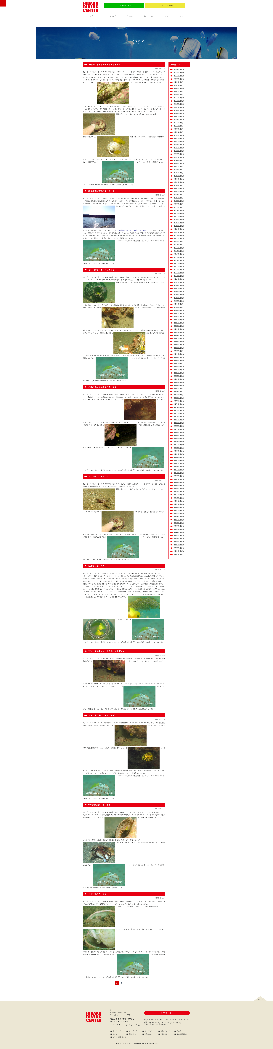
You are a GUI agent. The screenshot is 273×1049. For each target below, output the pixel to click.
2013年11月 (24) (179, 541)
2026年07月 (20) (179, 72)
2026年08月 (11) (179, 69)
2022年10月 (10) (179, 213)
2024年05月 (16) (179, 154)
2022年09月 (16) (179, 216)
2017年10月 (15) (179, 401)
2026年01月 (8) (178, 91)
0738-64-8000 (124, 1018)
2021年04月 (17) (179, 269)
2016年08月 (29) (179, 445)
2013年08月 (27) (179, 551)
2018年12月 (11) (179, 357)
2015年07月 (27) (179, 479)
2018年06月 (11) (179, 376)
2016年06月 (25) (179, 451)
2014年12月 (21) (179, 501)
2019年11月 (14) (179, 323)
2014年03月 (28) (179, 529)
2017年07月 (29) (179, 410)
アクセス (181, 16)
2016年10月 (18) (179, 438)
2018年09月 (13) (179, 366)
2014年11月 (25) (179, 504)
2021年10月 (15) (179, 251)
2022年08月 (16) (179, 219)
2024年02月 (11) (179, 163)
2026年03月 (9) (178, 85)
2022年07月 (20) (179, 223)
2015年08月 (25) (179, 476)
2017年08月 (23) (179, 407)
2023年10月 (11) (179, 176)
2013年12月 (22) (179, 538)
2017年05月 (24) (179, 416)
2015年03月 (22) (179, 491)
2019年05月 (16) (179, 341)
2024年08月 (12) (179, 144)
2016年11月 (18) (179, 435)
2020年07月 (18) (179, 298)
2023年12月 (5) (178, 169)
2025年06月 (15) (179, 113)
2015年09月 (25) (179, 473)
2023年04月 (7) (178, 194)
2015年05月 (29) (179, 485)
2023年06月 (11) (179, 188)
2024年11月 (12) (179, 135)
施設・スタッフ (148, 16)
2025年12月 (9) (178, 94)
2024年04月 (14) (179, 157)
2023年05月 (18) (179, 191)
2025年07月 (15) (179, 110)
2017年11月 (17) (179, 398)
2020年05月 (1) (178, 304)
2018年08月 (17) (179, 370)
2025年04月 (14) (179, 119)
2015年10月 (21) (179, 470)
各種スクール (133, 1034)
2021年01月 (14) (179, 279)
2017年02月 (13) (179, 426)
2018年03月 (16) (179, 385)
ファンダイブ (111, 16)
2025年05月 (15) (179, 116)
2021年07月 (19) (179, 260)
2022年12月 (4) (178, 207)
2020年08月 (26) (179, 294)
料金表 (166, 16)
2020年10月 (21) (179, 288)
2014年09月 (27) (179, 510)
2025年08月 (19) (179, 107)
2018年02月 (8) (178, 388)
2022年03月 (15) (179, 235)
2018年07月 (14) (179, 373)
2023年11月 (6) (178, 173)
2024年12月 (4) (178, 132)
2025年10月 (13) (179, 101)
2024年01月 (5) (178, 166)
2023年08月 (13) (179, 182)
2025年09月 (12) (179, 104)
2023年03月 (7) (178, 198)
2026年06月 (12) (179, 76)
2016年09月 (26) (179, 441)
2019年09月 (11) (179, 329)
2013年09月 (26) (179, 548)
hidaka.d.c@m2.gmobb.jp (127, 1025)
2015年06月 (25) (179, 482)
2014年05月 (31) (179, 523)
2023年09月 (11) (179, 179)
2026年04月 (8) (178, 82)
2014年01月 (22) (179, 535)
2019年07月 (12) (179, 335)
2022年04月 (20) (179, 232)
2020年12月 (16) (179, 282)
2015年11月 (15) (179, 466)
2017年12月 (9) (178, 394)
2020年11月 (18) (179, 285)
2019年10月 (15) (179, 326)
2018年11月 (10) (179, 360)
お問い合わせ (166, 1013)
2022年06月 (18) (179, 226)
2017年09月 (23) (179, 404)
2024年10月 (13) (179, 138)
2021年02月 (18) (179, 276)
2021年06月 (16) (179, 263)
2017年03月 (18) (179, 423)
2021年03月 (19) (179, 273)
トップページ (92, 16)
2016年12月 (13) (179, 432)
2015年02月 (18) (179, 495)
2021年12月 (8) (178, 244)
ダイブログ (129, 16)
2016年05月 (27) (179, 454)
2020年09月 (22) (179, 291)
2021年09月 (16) (179, 254)
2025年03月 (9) (178, 123)
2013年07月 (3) (178, 554)
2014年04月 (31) (179, 526)
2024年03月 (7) (178, 160)
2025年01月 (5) (178, 129)
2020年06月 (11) (179, 301)
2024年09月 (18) (179, 141)
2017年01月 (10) (179, 429)
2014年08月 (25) (179, 513)
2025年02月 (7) (178, 126)
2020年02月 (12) (179, 313)
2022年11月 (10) (179, 210)
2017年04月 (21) (179, 420)
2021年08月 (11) (179, 257)
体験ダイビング (149, 1034)
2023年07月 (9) (178, 185)
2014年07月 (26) (179, 516)
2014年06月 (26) (179, 520)
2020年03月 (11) (179, 310)
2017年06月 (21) (179, 413)
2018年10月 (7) (178, 363)
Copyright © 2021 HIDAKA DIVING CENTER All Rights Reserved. (136, 1043)
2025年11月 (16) (179, 98)
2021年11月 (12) (179, 248)
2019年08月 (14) (179, 332)
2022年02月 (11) (179, 238)
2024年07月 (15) (179, 148)
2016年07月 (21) (179, 448)
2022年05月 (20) (179, 229)
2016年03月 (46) (179, 460)
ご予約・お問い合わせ (166, 5)
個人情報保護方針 (182, 1034)
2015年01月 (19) (179, 498)
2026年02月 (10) (179, 88)
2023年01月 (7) (178, 204)
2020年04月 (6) (178, 307)
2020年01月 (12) (179, 316)
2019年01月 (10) (179, 354)
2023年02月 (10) (179, 201)
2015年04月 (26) (179, 488)
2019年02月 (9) (178, 351)
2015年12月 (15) (179, 463)
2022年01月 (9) (178, 241)
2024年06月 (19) (179, 151)
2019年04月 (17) (179, 344)
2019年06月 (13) (179, 338)
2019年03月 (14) (179, 348)
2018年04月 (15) (179, 382)
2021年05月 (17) (179, 266)
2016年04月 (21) (179, 457)
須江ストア (164, 1034)
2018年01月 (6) (178, 391)
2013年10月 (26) (179, 545)
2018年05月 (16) (179, 379)
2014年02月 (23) (179, 532)
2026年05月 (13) (179, 79)
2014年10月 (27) (179, 507)
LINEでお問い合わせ (125, 5)
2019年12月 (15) (179, 320)
